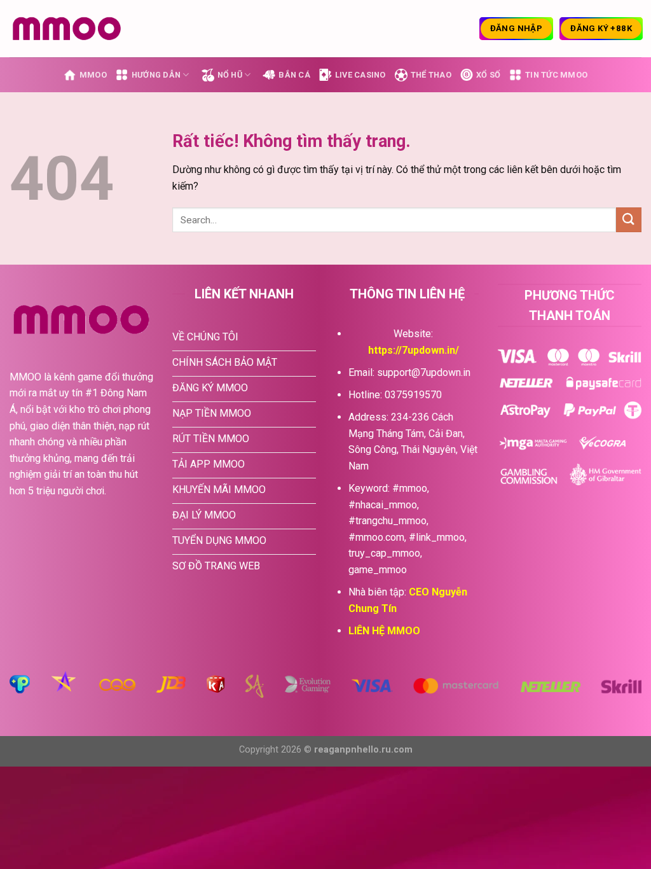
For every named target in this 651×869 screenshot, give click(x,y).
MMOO (93, 75)
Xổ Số (488, 75)
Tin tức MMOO (556, 75)
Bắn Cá (294, 75)
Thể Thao (431, 75)
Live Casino (360, 75)
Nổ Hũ (229, 75)
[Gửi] (628, 219)
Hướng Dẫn (156, 75)
